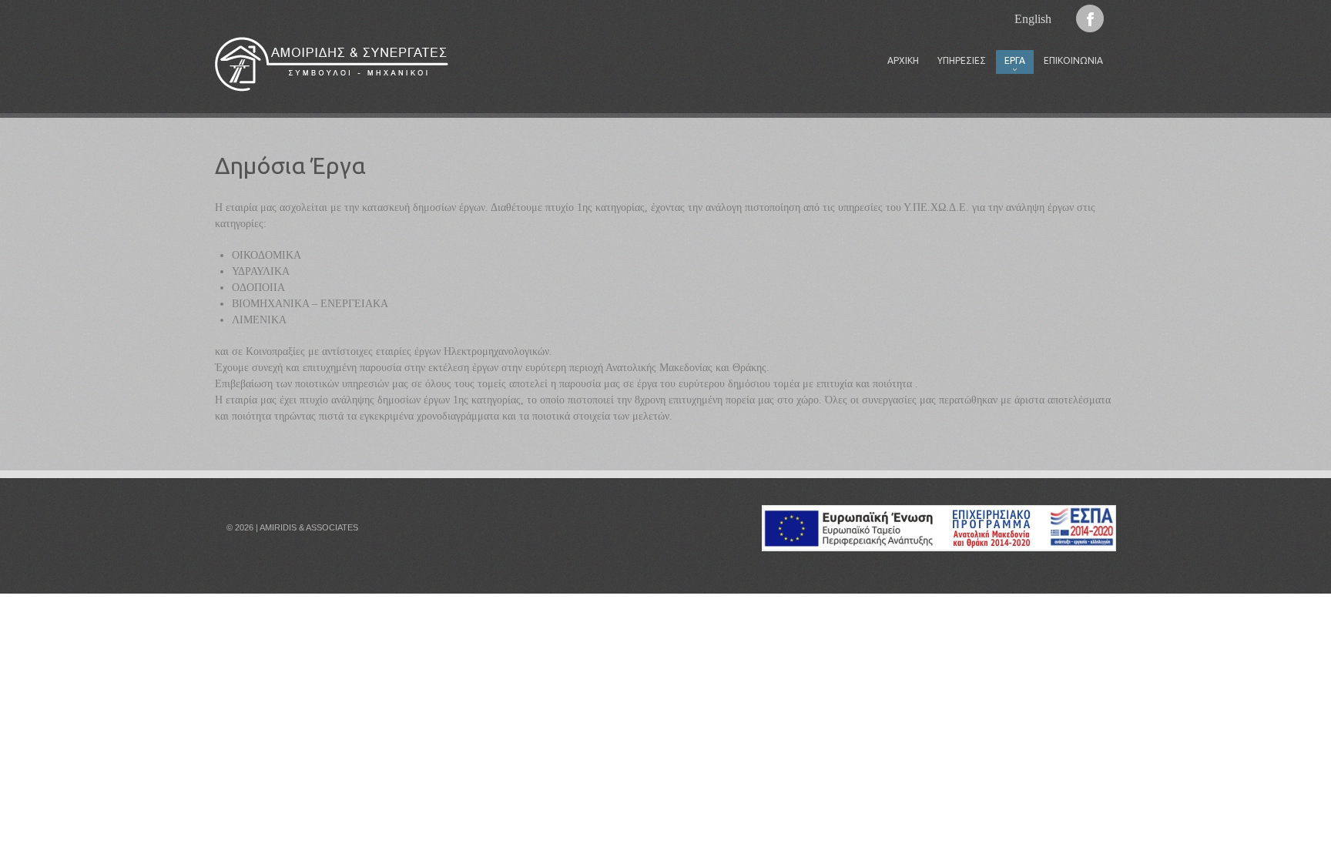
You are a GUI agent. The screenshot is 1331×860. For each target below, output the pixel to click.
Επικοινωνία (1073, 60)
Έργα (1010, 64)
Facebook (1090, 18)
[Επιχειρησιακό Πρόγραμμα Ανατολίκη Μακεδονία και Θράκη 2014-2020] (939, 513)
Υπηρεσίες (961, 60)
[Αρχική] (331, 64)
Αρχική (903, 60)
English (1032, 18)
